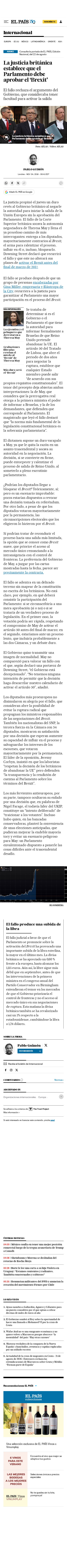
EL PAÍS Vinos (33, 1397)
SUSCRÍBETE (49, 22)
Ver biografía (26, 1051)
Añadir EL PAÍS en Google (20, 192)
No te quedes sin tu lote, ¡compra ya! (42, 1494)
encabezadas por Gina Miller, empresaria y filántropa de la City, (33, 286)
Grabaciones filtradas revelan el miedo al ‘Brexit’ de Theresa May (11, 354)
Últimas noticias (13, 1238)
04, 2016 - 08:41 (37, 174)
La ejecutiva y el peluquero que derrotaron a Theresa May (13, 333)
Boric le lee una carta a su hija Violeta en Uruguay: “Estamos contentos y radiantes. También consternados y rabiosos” (31, 1271)
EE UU (16, 41)
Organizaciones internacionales (19, 1097)
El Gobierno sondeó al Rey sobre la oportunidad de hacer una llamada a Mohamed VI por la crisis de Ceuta (33, 1322)
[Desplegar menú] (6, 21)
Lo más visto (11, 1299)
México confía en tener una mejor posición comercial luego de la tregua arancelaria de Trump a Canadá (33, 1248)
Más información (10, 1112)
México (24, 41)
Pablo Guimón (33, 169)
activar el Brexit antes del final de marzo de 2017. (30, 265)
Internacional (17, 32)
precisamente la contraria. (23, 572)
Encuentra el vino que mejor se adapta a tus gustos (46, 1457)
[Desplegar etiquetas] (61, 1096)
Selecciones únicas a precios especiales (44, 1475)
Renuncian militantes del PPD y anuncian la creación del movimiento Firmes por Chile (33, 1283)
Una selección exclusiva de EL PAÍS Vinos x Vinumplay (31, 1445)
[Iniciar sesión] (61, 21)
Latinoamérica (38, 41)
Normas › (59, 1080)
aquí (53, 1120)
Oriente (51, 41)
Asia (60, 41)
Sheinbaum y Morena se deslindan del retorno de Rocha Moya (30, 1259)
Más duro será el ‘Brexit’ (12, 371)
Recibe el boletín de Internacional (25, 1063)
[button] (33, 125)
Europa (7, 41)
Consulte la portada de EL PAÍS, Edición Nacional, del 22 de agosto (39, 53)
